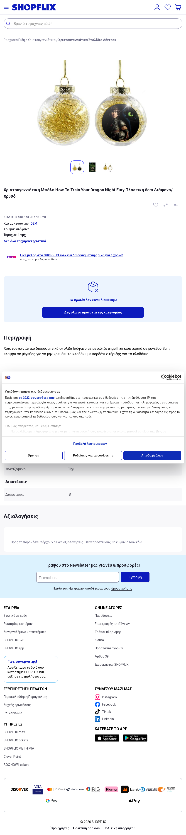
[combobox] (93, 23)
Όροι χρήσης (60, 828)
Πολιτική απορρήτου (119, 828)
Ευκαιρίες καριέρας (18, 624)
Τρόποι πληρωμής (108, 632)
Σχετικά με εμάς (15, 615)
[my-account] (157, 7)
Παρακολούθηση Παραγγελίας (25, 697)
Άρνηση (33, 455)
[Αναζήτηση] (9, 24)
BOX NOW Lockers (16, 765)
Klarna (99, 640)
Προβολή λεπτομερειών (90, 443)
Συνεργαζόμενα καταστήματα (25, 632)
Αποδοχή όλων (152, 455)
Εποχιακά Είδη (14, 40)
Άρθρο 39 (102, 656)
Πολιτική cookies (86, 828)
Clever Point (12, 756)
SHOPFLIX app (14, 648)
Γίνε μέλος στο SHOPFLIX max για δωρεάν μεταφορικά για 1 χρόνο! (71, 255)
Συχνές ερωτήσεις (17, 705)
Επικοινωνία (13, 713)
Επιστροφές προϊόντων (112, 624)
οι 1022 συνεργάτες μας (37, 397)
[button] (6, 7)
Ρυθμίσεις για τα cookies (91, 455)
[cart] (178, 7)
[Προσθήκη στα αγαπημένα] (156, 205)
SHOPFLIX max (14, 732)
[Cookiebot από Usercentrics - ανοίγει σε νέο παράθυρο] (161, 377)
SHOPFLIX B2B (14, 640)
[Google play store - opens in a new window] (135, 738)
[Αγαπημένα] (167, 7)
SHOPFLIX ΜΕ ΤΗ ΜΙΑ (19, 748)
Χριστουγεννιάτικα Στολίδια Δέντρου (87, 40)
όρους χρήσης (121, 588)
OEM (33, 223)
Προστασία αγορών (109, 648)
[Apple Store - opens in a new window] (108, 738)
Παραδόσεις (104, 615)
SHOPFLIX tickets (16, 740)
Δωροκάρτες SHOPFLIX (112, 664)
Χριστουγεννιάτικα (42, 40)
